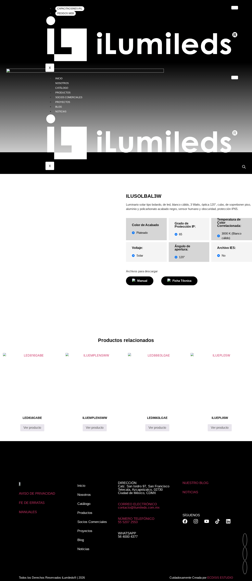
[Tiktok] (217, 521)
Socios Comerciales (68, 97)
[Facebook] (185, 521)
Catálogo (61, 88)
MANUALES (28, 512)
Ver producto (32, 427)
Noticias (60, 111)
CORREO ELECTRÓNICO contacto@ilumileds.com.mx (139, 505)
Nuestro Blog (195, 483)
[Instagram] (195, 521)
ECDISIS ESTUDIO (220, 577)
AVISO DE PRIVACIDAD (37, 493)
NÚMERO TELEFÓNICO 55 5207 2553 (136, 520)
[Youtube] (206, 521)
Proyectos (62, 102)
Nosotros (62, 83)
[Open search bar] (244, 166)
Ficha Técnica (181, 280)
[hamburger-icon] (234, 7)
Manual (142, 280)
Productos (62, 92)
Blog (58, 106)
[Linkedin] (228, 521)
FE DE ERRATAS (31, 503)
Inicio (58, 78)
